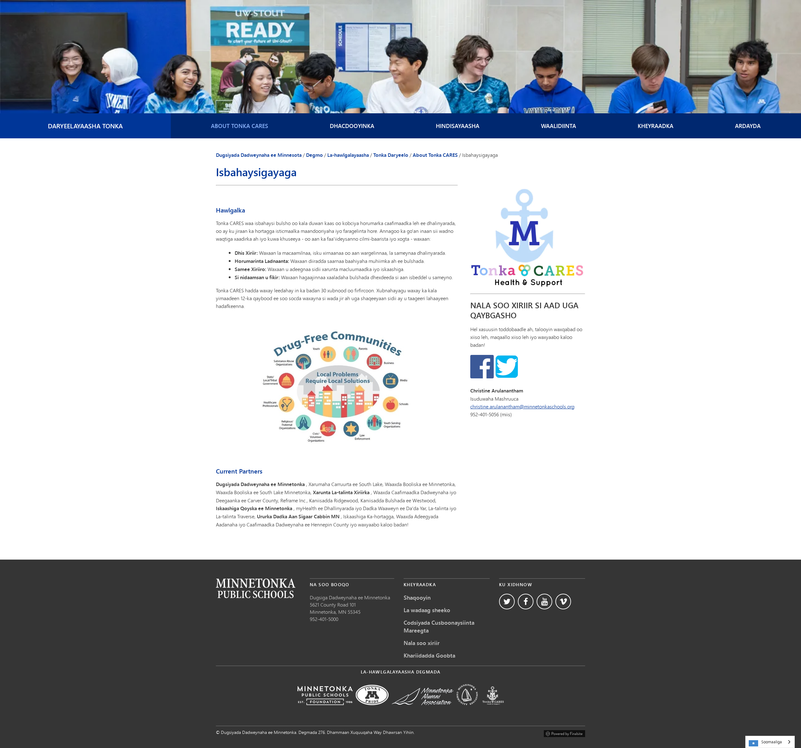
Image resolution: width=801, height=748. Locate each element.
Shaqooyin (417, 597)
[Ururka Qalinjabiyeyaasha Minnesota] (422, 709)
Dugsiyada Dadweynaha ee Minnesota (259, 155)
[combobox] (770, 742)
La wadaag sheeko (427, 610)
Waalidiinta (558, 126)
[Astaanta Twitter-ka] (507, 601)
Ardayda (748, 126)
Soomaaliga (771, 742)
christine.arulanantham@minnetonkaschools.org (522, 406)
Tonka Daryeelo (390, 155)
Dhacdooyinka (352, 126)
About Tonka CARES (239, 126)
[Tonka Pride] (372, 709)
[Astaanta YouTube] (544, 601)
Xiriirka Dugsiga (255, 588)
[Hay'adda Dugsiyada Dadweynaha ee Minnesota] (325, 709)
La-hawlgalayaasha (348, 155)
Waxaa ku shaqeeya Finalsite (564, 732)
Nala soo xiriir (422, 643)
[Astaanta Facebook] (525, 601)
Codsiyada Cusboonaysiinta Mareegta (439, 626)
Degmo (314, 155)
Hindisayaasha (457, 126)
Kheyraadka (655, 126)
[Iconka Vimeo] (563, 601)
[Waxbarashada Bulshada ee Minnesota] (467, 709)
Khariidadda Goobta (429, 655)
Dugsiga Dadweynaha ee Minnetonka (350, 597)
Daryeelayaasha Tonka (85, 125)
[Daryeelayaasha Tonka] (493, 709)
